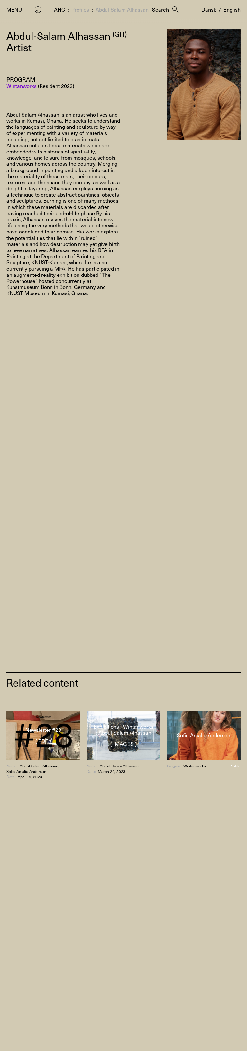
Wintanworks (21, 86)
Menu (14, 9)
